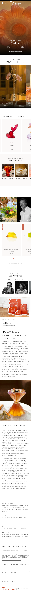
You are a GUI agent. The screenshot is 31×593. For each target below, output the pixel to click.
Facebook (5, 564)
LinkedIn (23, 564)
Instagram (14, 564)
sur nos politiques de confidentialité (11, 560)
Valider (25, 550)
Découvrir (21, 105)
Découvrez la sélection (8, 325)
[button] (28, 3)
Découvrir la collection (15, 51)
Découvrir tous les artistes (15, 279)
